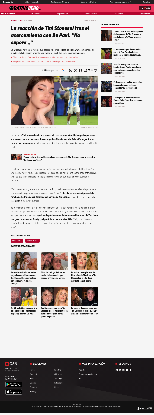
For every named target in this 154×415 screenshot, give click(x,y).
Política (32, 370)
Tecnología (58, 378)
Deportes (33, 387)
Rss (80, 378)
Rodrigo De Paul (32, 241)
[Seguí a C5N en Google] (89, 71)
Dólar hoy (146, 2)
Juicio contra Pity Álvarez (89, 2)
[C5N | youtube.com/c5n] (127, 370)
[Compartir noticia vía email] (85, 70)
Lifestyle (57, 370)
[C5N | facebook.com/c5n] (117, 370)
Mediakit (82, 370)
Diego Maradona (62, 14)
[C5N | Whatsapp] (131, 370)
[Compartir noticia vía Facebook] (80, 70)
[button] (95, 70)
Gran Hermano (145, 14)
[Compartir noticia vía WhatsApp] (70, 70)
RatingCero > (16, 20)
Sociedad (33, 374)
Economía (33, 378)
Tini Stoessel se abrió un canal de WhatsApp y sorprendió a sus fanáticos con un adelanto (46, 57)
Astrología (33, 391)
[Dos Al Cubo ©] (144, 410)
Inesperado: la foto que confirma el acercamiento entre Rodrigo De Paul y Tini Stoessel (44, 61)
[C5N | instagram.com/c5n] (124, 370)
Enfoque (33, 383)
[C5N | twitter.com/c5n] (120, 370)
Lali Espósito (118, 14)
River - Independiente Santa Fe (121, 2)
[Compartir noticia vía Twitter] (75, 70)
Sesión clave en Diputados (60, 2)
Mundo (56, 387)
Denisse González (91, 14)
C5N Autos (58, 374)
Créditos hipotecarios (32, 2)
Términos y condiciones (88, 374)
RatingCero (27, 20)
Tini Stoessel (35, 14)
